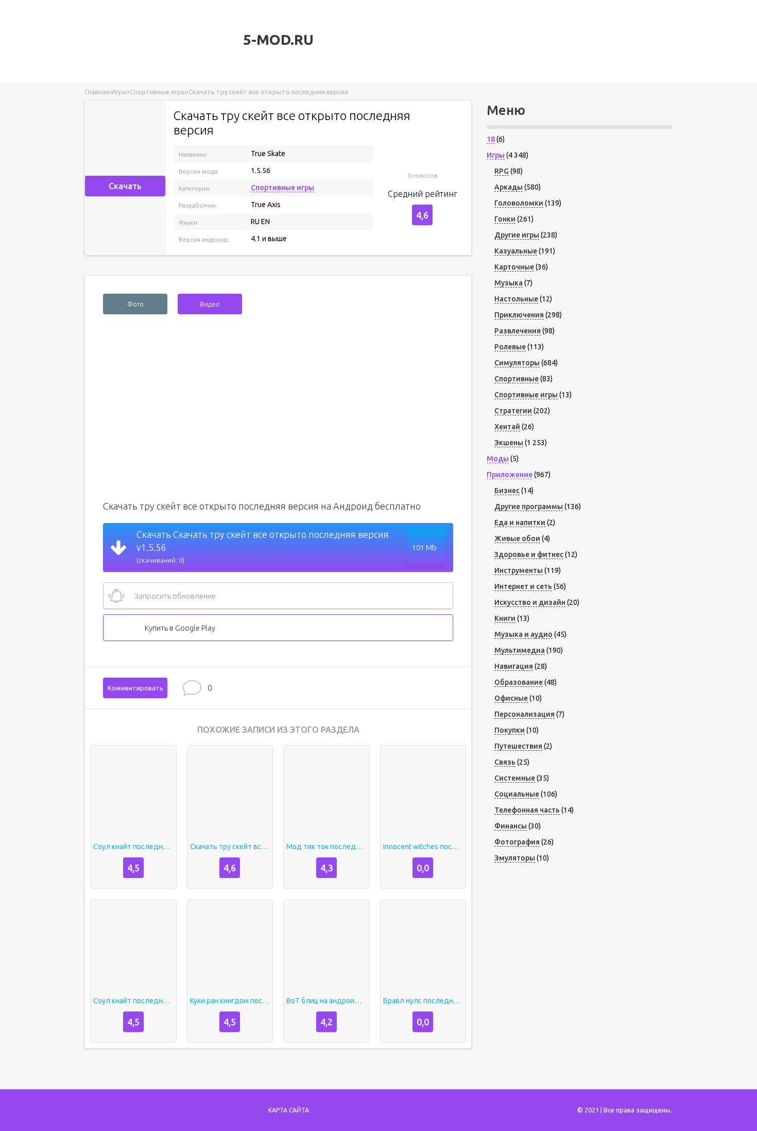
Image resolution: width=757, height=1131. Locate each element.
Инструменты (518, 570)
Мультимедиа (519, 650)
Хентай (507, 427)
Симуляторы (517, 363)
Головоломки (518, 203)
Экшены (508, 442)
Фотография (517, 842)
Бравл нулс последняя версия (423, 1001)
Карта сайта (288, 1110)
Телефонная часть (527, 810)
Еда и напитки (519, 522)
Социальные (516, 794)
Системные (514, 778)
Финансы (510, 826)
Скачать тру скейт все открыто (230, 846)
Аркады (508, 187)
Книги (504, 618)
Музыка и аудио (523, 634)
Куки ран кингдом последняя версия (230, 1001)
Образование (518, 682)
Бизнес (507, 490)
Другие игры (516, 235)
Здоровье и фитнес (528, 554)
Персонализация (524, 714)
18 (491, 139)
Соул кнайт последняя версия (133, 1001)
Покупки (509, 730)
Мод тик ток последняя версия (326, 846)
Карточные (514, 267)
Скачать (125, 186)
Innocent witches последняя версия (423, 846)
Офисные (511, 698)
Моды (498, 458)
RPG (501, 171)
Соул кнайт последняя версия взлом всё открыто (133, 846)
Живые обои (517, 538)
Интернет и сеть (523, 586)
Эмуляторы (514, 858)
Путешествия (518, 746)
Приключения (519, 315)
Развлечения (517, 331)
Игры (496, 155)
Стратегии (513, 411)
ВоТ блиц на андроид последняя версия (326, 1001)
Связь (504, 762)
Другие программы (528, 506)
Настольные (516, 299)
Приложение (509, 474)
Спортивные (516, 379)
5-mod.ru (276, 39)
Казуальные (515, 251)
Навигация (513, 666)
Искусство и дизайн (529, 602)
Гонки (504, 219)
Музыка (508, 283)
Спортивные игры (282, 187)
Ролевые (510, 347)
